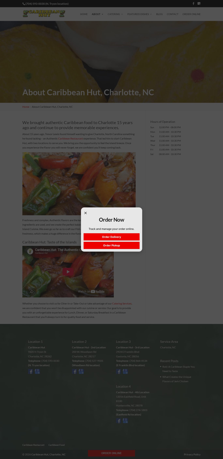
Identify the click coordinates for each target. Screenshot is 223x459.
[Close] (85, 213)
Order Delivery (111, 237)
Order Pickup (111, 245)
